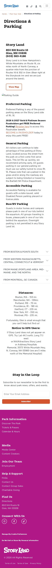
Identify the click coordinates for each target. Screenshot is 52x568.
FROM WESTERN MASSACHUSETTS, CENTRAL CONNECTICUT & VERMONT (24, 261)
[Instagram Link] (4, 521)
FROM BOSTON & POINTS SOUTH (21, 251)
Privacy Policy (35, 563)
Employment (8, 465)
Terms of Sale (22, 563)
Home (4, 14)
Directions (7, 501)
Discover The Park (11, 423)
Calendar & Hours (11, 431)
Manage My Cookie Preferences (14, 534)
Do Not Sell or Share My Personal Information (20, 540)
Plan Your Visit (15, 14)
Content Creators (10, 453)
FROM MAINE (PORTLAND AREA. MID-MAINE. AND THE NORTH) (24, 271)
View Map (14, 87)
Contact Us (7, 482)
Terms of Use (10, 563)
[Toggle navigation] (47, 6)
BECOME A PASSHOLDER (19, 132)
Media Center (9, 449)
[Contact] (32, 5)
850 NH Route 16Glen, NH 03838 (10, 507)
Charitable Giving (11, 490)
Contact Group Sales (12, 486)
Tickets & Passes (10, 427)
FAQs (5, 478)
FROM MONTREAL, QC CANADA (20, 279)
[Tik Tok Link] (24, 521)
